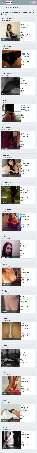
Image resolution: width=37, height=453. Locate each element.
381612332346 (6, 239)
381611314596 (6, 402)
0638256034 (5, 348)
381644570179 (6, 21)
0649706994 (5, 293)
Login (31, 2)
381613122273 (6, 184)
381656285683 (7, 375)
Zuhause (3, 7)
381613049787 (7, 211)
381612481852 (7, 102)
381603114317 (7, 320)
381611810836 (6, 130)
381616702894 (7, 266)
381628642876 (7, 429)
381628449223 (6, 75)
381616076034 (7, 48)
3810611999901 (7, 157)
